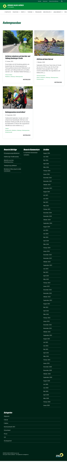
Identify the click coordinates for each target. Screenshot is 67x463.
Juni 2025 (45, 198)
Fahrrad (6, 74)
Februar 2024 (46, 247)
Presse (5, 434)
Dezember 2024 (47, 212)
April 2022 (46, 311)
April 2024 (46, 240)
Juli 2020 (45, 384)
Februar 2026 (46, 170)
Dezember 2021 (47, 325)
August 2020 (46, 381)
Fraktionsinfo (8, 130)
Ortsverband (42, 75)
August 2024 (46, 226)
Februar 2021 (46, 360)
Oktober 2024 (47, 219)
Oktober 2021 (47, 332)
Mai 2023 (45, 272)
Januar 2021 (46, 363)
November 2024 (47, 216)
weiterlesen (26, 79)
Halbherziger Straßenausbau (11, 156)
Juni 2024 (45, 233)
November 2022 (47, 293)
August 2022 (46, 304)
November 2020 (47, 370)
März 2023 (46, 279)
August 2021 (46, 339)
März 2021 (46, 356)
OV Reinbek (11, 7)
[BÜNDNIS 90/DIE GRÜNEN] (4, 6)
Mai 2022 (45, 307)
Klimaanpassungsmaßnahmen (11, 153)
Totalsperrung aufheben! (10, 165)
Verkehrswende (40, 79)
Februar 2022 (46, 318)
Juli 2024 (45, 230)
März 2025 (46, 205)
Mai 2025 (45, 202)
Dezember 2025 (47, 177)
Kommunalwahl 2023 (9, 427)
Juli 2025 (45, 195)
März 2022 (46, 314)
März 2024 (46, 244)
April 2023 (46, 276)
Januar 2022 (46, 321)
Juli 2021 (45, 342)
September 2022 (47, 300)
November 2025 (47, 181)
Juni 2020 (45, 388)
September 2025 (47, 188)
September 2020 (47, 377)
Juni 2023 (45, 268)
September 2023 (47, 265)
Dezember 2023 (47, 254)
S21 (5, 437)
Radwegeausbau (19, 76)
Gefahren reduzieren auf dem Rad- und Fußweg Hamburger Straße (17, 57)
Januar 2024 (46, 251)
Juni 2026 (45, 156)
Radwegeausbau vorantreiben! (15, 112)
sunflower (13, 454)
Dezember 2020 (47, 367)
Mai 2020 (45, 391)
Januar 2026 (46, 174)
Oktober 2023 (47, 261)
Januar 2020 (46, 405)
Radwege (13, 76)
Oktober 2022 (47, 297)
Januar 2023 (46, 286)
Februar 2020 (46, 402)
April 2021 (46, 353)
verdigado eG (25, 454)
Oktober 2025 (47, 184)
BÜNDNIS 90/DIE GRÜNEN (16, 5)
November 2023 (47, 258)
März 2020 (46, 398)
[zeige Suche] (62, 1)
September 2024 (47, 223)
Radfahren (8, 76)
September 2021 (47, 335)
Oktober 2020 (47, 374)
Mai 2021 (45, 349)
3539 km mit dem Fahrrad (45, 59)
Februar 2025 (46, 209)
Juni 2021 (45, 346)
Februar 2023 (46, 283)
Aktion (38, 77)
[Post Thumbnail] (18, 41)
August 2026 (46, 153)
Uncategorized (8, 441)
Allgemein (6, 416)
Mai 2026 (45, 160)
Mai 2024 (45, 237)
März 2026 (46, 167)
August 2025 (46, 191)
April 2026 (46, 163)
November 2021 (47, 328)
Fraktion (10, 74)
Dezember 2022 (47, 290)
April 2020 (46, 395)
